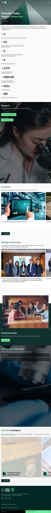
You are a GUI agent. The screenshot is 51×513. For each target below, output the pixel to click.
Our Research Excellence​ (9, 114)
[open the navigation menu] (49, 2)
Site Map (13, 504)
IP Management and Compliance (42, 434)
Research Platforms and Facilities (25, 434)
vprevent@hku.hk (7, 495)
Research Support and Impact (8, 434)
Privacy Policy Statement (6, 504)
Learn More (6, 233)
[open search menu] (46, 2)
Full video (6, 21)
